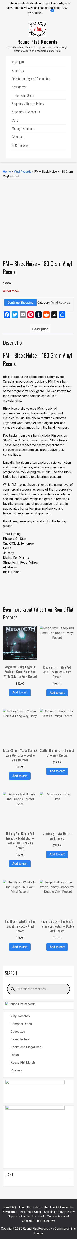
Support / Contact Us (26, 111)
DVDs (15, 1055)
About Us (18, 70)
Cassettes (18, 1031)
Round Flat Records (37, 41)
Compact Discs (21, 1024)
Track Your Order (23, 95)
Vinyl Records (22, 171)
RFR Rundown (21, 145)
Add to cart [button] (19, 692)
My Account (35, 13)
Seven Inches (20, 1039)
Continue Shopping (20, 302)
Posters (16, 1070)
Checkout (18, 136)
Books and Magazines (26, 1047)
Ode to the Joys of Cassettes (31, 78)
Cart (15, 120)
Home (7, 171)
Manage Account (23, 128)
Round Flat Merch (23, 1062)
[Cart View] (49, 13)
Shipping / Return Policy (28, 103)
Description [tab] (40, 329)
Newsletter (19, 87)
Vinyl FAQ (18, 62)
